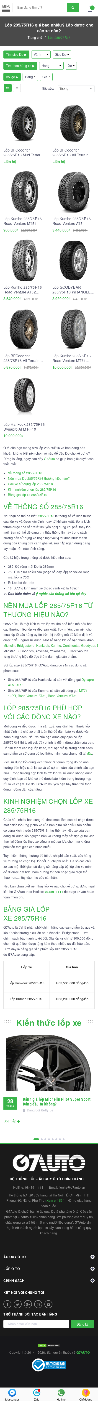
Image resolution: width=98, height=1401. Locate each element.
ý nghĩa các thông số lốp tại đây (61, 593)
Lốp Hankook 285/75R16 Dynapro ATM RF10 (24, 426)
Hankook (42, 645)
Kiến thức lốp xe (49, 1022)
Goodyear (88, 645)
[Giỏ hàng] (91, 8)
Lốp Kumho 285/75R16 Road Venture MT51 (22, 221)
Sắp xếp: (48, 88)
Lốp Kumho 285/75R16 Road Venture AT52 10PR (22, 289)
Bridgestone (25, 645)
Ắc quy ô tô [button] (14, 1257)
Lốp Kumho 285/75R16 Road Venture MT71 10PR (71, 358)
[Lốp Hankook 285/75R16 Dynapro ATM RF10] (24, 397)
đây (89, 753)
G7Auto (49, 458)
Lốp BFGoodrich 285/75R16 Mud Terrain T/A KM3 (22, 152)
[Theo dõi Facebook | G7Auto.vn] (7, 1304)
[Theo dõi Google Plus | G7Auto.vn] (28, 1304)
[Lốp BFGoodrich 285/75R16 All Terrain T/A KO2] (24, 329)
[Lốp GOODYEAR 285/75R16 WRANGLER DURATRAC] (73, 260)
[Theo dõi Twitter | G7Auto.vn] (18, 1304)
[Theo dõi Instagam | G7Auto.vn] (38, 1304)
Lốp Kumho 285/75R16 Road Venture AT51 (71, 221)
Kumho (56, 645)
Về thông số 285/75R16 (25, 473)
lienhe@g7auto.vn (72, 1187)
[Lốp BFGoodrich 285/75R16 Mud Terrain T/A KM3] (24, 123)
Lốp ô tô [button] (11, 1268)
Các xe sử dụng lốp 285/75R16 (30, 484)
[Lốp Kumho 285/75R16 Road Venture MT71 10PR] (73, 329)
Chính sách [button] (13, 1280)
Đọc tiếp (10, 1121)
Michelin (9, 645)
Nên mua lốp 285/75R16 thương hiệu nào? (39, 478)
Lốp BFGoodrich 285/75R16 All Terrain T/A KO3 (70, 152)
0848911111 (34, 1187)
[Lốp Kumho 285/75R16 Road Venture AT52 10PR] (24, 260)
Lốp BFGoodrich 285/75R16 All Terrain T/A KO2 (21, 358)
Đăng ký (82, 1324)
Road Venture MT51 (62, 695)
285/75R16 (46, 516)
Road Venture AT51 (32, 695)
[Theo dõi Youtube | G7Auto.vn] (48, 1304)
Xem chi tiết (54, 1200)
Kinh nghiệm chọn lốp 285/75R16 (32, 489)
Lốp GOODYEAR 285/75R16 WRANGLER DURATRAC (72, 289)
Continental (71, 645)
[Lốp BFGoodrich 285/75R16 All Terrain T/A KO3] (73, 123)
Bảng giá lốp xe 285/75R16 (27, 494)
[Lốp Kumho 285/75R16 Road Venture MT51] (24, 192)
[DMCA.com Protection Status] (49, 1345)
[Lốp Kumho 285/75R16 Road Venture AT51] (73, 192)
